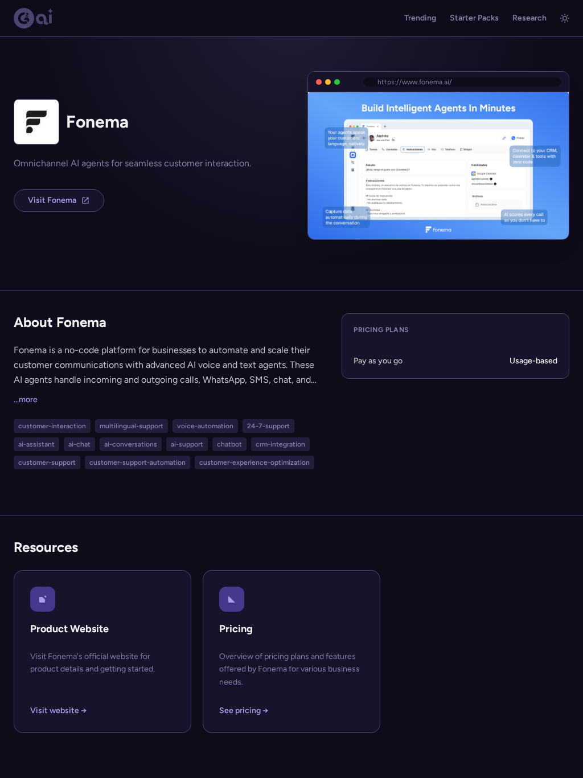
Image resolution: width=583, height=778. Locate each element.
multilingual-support (131, 426)
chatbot (229, 444)
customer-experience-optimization (254, 462)
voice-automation (205, 426)
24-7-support (268, 426)
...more (26, 399)
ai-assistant (36, 444)
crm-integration (280, 444)
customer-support (47, 462)
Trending (420, 18)
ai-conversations (130, 444)
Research (529, 18)
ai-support (187, 444)
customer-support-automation (137, 462)
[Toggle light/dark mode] (564, 18)
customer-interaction (52, 426)
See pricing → (243, 710)
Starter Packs (474, 18)
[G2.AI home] (34, 18)
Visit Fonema (52, 200)
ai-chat (79, 444)
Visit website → (58, 710)
